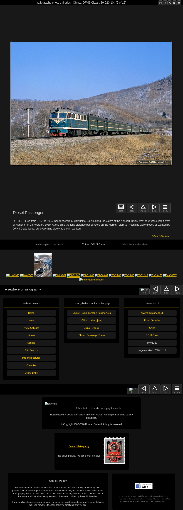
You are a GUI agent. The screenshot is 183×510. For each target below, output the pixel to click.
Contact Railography (79, 446)
